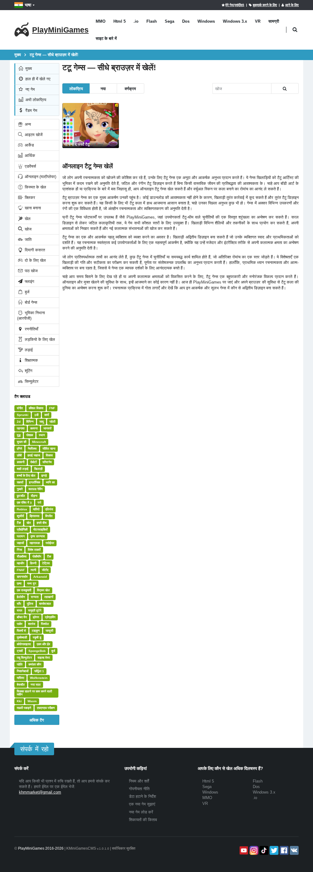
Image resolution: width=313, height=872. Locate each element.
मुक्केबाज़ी (22, 637)
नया (103, 88)
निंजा (19, 549)
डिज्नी (33, 563)
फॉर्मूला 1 (39, 671)
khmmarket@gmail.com (40, 792)
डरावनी (20, 462)
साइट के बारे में (106, 38)
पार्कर (19, 624)
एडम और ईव (43, 644)
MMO (100, 21)
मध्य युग (31, 583)
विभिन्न (30, 421)
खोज (27, 229)
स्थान (42, 435)
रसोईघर (50, 543)
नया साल (36, 684)
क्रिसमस (34, 516)
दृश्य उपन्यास (38, 536)
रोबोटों (33, 462)
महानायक (35, 543)
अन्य (27, 124)
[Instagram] (253, 850)
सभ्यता (35, 597)
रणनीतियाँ (31, 329)
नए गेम (29, 89)
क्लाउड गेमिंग (35, 489)
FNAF (21, 570)
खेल (27, 218)
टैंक (19, 522)
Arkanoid (40, 576)
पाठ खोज (31, 270)
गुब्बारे (20, 489)
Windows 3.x (235, 21)
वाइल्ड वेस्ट (44, 657)
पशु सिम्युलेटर (24, 657)
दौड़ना (34, 495)
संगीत (20, 408)
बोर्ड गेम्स (30, 302)
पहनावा (20, 428)
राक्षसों (20, 482)
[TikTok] (263, 850)
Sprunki (22, 415)
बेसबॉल (21, 684)
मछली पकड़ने (24, 708)
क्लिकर (29, 197)
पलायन (21, 536)
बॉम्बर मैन (22, 617)
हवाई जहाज (34, 455)
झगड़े (44, 475)
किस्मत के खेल (35, 187)
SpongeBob (37, 651)
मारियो (36, 509)
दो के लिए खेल (35, 260)
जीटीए (45, 570)
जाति (27, 239)
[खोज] (285, 88)
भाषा (28, 4)
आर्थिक (29, 155)
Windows (206, 21)
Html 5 (119, 21)
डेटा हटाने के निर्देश (142, 796)
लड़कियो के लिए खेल (39, 339)
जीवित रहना (48, 448)
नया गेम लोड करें (141, 812)
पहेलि (20, 664)
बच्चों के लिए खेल (26, 475)
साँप (19, 603)
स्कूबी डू (37, 637)
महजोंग (20, 563)
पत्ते (39, 502)
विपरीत (49, 516)
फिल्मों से (21, 630)
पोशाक (29, 435)
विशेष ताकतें (34, 549)
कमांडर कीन (34, 664)
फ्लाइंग (29, 281)
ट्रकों (20, 651)
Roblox (22, 509)
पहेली (52, 421)
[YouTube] (243, 850)
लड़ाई (28, 350)
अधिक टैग (36, 720)
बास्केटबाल (45, 603)
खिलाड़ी (38, 468)
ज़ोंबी (19, 455)
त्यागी (33, 570)
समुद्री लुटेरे (34, 610)
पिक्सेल (45, 624)
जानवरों (47, 428)
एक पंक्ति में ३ (24, 502)
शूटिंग (28, 370)
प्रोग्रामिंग (50, 617)
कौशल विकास (36, 408)
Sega (169, 21)
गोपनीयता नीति (139, 788)
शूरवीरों (20, 516)
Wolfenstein (38, 678)
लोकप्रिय (76, 88)
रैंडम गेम (30, 110)
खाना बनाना (32, 208)
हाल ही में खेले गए (37, 79)
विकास (49, 455)
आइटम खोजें (33, 134)
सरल (19, 610)
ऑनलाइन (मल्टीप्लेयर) (40, 176)
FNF (52, 408)
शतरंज (31, 624)
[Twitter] (273, 850)
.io (136, 21)
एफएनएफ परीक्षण (46, 708)
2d (18, 421)
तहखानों (48, 597)
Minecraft (39, 442)
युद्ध (18, 435)
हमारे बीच (41, 522)
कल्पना (34, 428)
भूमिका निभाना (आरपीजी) (31, 315)
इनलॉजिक (34, 482)
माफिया (20, 678)
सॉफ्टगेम (47, 462)
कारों (46, 415)
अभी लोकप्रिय (35, 99)
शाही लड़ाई (22, 468)
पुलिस (30, 603)
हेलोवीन (21, 597)
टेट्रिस (46, 563)
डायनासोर (22, 576)
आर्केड (29, 145)
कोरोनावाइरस (24, 644)
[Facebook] (283, 850)
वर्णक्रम (130, 88)
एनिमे (19, 448)
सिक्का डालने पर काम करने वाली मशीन (34, 693)
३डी (36, 415)
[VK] (294, 850)
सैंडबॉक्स (22, 556)
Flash (151, 21)
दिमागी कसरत (34, 250)
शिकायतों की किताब (143, 819)
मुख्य (28, 68)
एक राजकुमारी (24, 590)
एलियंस (49, 509)
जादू (41, 421)
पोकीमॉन (36, 556)
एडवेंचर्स (30, 166)
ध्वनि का (50, 482)
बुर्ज (26, 292)
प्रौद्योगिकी (22, 529)
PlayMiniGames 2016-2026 (41, 848)
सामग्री (273, 21)
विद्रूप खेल (43, 590)
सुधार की (21, 442)
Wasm (32, 701)
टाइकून (36, 630)
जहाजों (20, 543)
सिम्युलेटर (31, 381)
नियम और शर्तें (139, 781)
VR (257, 21)
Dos (186, 21)
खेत (29, 522)
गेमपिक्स (32, 448)
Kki (19, 701)
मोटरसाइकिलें (40, 529)
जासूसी (49, 630)
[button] (295, 30)
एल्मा (19, 583)
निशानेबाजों (22, 671)
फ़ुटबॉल (21, 495)
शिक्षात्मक (31, 360)
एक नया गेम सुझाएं (142, 804)
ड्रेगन (36, 617)
